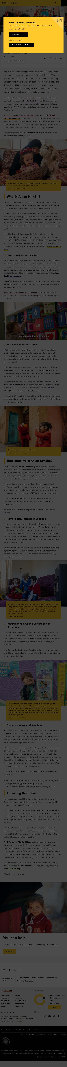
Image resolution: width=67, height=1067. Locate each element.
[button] (18, 34)
